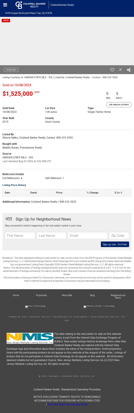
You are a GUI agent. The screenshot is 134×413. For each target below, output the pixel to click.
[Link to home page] (32, 5)
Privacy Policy (40, 317)
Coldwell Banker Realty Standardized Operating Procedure (67, 389)
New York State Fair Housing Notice (67, 404)
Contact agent (11, 70)
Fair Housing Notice (105, 317)
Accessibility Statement (70, 317)
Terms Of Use (18, 317)
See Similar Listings (119, 105)
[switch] (112, 70)
